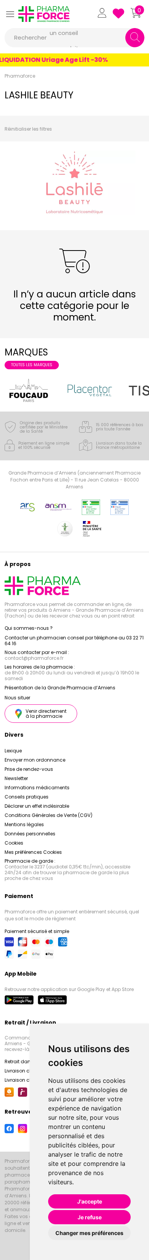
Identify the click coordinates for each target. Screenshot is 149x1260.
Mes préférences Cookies (33, 852)
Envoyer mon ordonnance (35, 760)
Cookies (14, 843)
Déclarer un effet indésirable (37, 806)
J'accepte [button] (89, 1201)
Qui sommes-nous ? (29, 628)
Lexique (13, 751)
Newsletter (16, 778)
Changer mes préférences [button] (89, 1233)
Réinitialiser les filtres (28, 129)
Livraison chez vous (27, 1071)
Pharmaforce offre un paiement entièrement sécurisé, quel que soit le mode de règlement (72, 915)
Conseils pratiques (27, 797)
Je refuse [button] (90, 1217)
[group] (28, 390)
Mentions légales (24, 824)
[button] (10, 14)
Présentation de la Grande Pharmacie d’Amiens (60, 687)
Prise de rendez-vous (29, 769)
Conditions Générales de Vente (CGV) (48, 815)
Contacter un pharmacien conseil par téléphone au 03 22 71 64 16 (74, 640)
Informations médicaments (37, 787)
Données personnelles (30, 834)
